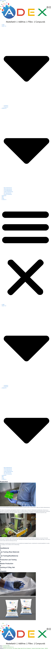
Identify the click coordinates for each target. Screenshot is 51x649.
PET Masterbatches (7, 193)
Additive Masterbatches (8, 191)
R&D (3, 196)
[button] (25, 252)
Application (4, 195)
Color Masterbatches (8, 190)
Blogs (3, 198)
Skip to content (3, 0)
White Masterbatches (8, 189)
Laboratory (6, 105)
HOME (3, 24)
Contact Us (4, 199)
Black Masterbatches (8, 187)
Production (6, 106)
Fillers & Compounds (8, 194)
